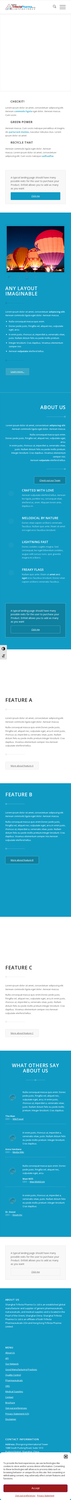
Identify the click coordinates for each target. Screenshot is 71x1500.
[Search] (52, 7)
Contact (9, 1397)
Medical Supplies (14, 1391)
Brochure (10, 1402)
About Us (10, 1352)
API (7, 1358)
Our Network (12, 1363)
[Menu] (61, 7)
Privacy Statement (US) (17, 1413)
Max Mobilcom (37, 1181)
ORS (7, 1386)
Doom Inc (17, 1214)
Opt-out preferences (25, 1495)
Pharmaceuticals (14, 1380)
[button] (66, 1456)
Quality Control (13, 1374)
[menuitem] (52, 7)
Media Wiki (18, 1152)
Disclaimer (10, 1419)
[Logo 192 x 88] (29, 7)
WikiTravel (18, 1118)
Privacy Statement (45, 1495)
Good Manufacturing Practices (21, 1369)
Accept (35, 1488)
